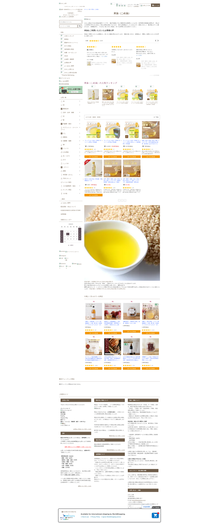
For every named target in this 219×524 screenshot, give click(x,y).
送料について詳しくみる (84, 486)
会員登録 (136, 6)
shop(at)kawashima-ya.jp (139, 500)
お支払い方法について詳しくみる (82, 429)
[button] (156, 40)
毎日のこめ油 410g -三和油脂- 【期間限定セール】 (124, 65)
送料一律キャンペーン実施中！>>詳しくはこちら (78, 447)
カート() (156, 5)
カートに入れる (93, 156)
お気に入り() (146, 5)
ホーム (86, 9)
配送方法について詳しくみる (117, 435)
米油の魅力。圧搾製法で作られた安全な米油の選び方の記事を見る (107, 288)
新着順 (98, 117)
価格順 (94, 117)
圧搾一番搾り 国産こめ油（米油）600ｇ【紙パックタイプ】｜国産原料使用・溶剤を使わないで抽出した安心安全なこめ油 (100, 64)
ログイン (130, 6)
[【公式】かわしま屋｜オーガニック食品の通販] (62, 3)
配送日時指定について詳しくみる (116, 450)
